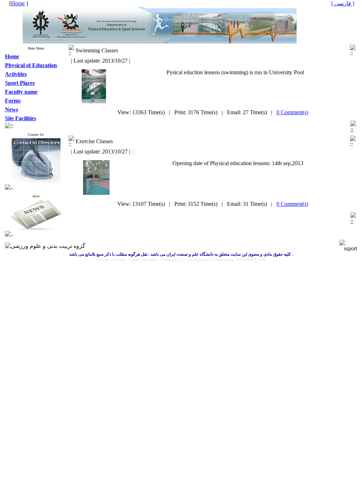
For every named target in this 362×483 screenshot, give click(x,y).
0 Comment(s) (292, 112)
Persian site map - (113, 259)
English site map (143, 259)
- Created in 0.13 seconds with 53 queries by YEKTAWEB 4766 (211, 259)
